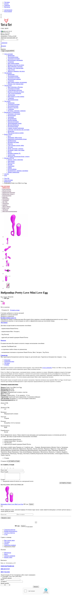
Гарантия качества (9, 529)
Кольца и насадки (13, 107)
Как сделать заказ (9, 540)
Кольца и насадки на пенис (16, 65)
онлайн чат (14, 37)
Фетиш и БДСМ (9, 158)
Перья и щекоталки (13, 172)
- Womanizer (5, 203)
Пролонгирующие (13, 121)
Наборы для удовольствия (15, 68)
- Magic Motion (5, 206)
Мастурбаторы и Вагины (15, 87)
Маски (10, 151)
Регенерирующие (13, 126)
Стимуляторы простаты (15, 90)
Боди (9, 136)
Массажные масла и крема (16, 133)
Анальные (11, 117)
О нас (6, 534)
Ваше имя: (4, 470)
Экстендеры (11, 95)
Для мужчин (8, 85)
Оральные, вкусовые (14, 114)
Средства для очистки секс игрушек (18, 129)
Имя (2, 579)
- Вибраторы (5, 187)
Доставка (7, 2)
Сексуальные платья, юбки (16, 145)
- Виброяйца (5, 198)
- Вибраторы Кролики (8, 192)
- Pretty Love (5, 208)
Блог (5, 175)
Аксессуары (11, 155)
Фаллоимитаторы (13, 57)
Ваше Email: (4, 472)
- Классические (6, 189)
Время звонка (5, 583)
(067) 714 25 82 (5, 572)
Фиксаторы (11, 163)
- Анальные (5, 200)
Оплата (6, 3)
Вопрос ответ (8, 557)
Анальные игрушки (14, 58)
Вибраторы (11, 55)
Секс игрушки (8, 54)
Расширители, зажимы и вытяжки (18, 170)
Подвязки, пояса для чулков (16, 150)
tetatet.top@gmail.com (7, 566)
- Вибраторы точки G (8, 194)
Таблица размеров (9, 556)
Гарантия (7, 5)
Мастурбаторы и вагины (15, 66)
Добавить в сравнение (7, 316)
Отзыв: (3, 479)
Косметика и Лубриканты (12, 112)
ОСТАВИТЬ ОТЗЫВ (14, 461)
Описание (7, 360)
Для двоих (7, 101)
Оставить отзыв (14, 310)
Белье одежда (8, 134)
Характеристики (9, 361)
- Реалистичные (6, 191)
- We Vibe (4, 202)
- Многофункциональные (9, 211)
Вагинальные (12, 115)
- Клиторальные (6, 195)
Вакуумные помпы (13, 63)
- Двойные (4, 210)
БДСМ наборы (12, 169)
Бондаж (10, 164)
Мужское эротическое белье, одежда (18, 156)
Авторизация (8, 10)
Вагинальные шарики (14, 79)
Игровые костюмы (13, 142)
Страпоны (11, 62)
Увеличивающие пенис (15, 123)
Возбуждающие (12, 120)
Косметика (11, 131)
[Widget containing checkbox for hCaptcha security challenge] (36, 591)
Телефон (3, 581)
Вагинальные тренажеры (15, 60)
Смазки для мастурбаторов (16, 128)
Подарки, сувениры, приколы (17, 110)
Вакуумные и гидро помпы (16, 96)
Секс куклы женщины (14, 93)
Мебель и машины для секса (16, 71)
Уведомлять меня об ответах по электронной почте (17, 481)
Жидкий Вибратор (13, 125)
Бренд (6, 554)
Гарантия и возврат (10, 545)
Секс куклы (11, 69)
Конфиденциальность (8, 318)
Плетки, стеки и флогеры (15, 159)
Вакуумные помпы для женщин (17, 82)
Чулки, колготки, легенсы (15, 148)
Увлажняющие (12, 118)
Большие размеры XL (14, 153)
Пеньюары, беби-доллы (15, 137)
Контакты (7, 7)
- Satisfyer (4, 205)
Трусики (10, 147)
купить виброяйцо (47, 367)
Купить (31, 504)
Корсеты (10, 144)
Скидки (6, 174)
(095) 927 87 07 (5, 569)
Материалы (7, 552)
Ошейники (11, 166)
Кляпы (10, 167)
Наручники (11, 161)
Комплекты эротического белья (17, 139)
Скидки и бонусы (9, 533)
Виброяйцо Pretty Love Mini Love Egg (12, 504)
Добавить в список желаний (9, 314)
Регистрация (8, 11)
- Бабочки (4, 197)
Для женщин (8, 73)
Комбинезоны (12, 140)
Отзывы (6, 364)
